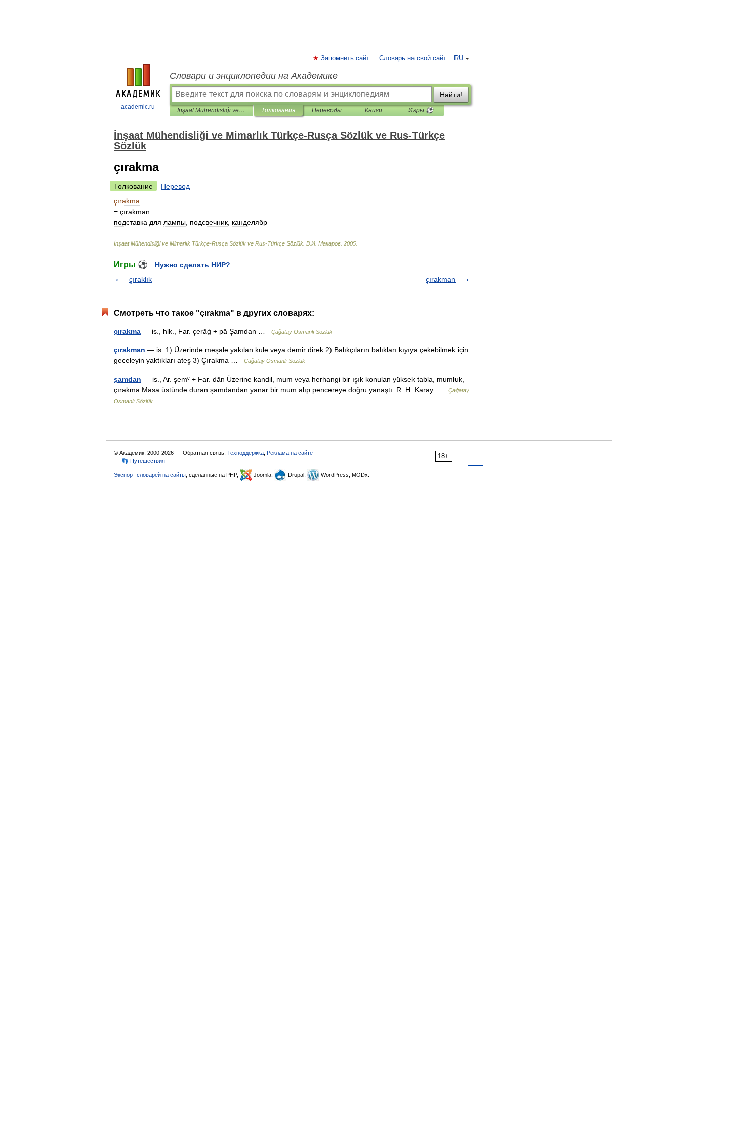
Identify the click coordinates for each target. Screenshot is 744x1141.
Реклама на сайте (290, 453)
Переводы (327, 110)
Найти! (451, 95)
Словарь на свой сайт (412, 58)
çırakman (441, 279)
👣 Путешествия (143, 461)
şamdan (127, 379)
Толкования (278, 110)
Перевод (175, 186)
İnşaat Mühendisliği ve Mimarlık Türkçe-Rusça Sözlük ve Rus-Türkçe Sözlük (211, 110)
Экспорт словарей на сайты (150, 475)
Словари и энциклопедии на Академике (254, 76)
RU (458, 58)
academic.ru (138, 106)
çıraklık (140, 279)
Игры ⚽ (420, 110)
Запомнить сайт (345, 58)
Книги (373, 110)
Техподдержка (245, 453)
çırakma (127, 331)
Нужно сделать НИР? (192, 265)
